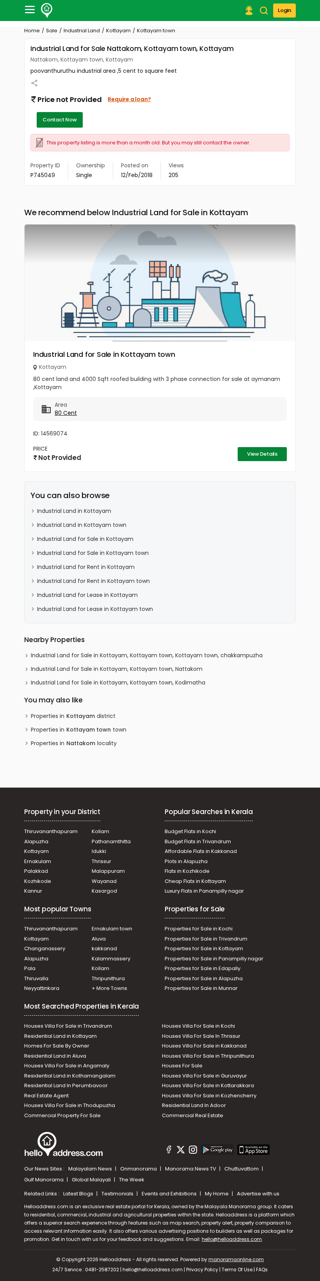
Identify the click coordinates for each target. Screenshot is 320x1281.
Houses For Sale (182, 1065)
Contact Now (60, 119)
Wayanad (104, 881)
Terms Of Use (237, 1269)
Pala (30, 968)
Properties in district (73, 716)
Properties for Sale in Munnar (201, 988)
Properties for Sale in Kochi (199, 928)
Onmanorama (139, 1168)
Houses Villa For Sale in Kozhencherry (209, 1095)
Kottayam (118, 30)
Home (32, 30)
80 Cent (66, 413)
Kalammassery (111, 958)
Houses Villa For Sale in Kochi (198, 1026)
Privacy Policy (202, 1269)
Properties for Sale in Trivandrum (206, 938)
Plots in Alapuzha (186, 861)
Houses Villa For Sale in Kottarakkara (208, 1085)
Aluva (99, 938)
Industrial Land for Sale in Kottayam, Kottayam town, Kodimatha (118, 682)
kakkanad (104, 948)
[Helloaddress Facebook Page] (169, 1150)
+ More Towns (109, 988)
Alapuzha (36, 841)
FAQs (262, 1269)
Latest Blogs (78, 1193)
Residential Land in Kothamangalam (70, 1075)
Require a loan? (129, 99)
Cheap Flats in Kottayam (195, 881)
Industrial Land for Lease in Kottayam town (95, 609)
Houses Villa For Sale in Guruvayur (204, 1075)
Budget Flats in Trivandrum (198, 841)
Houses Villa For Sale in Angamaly (66, 1065)
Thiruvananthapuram (51, 831)
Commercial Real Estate (192, 1115)
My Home (217, 1193)
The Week (131, 1179)
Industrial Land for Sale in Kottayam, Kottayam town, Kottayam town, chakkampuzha (147, 655)
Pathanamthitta (111, 841)
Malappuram (108, 871)
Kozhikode (37, 881)
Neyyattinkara (41, 988)
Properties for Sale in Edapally (202, 968)
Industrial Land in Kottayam (74, 511)
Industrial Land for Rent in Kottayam (86, 567)
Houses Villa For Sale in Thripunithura (208, 1056)
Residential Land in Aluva (55, 1056)
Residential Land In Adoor (194, 1105)
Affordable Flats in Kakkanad (201, 851)
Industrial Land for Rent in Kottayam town (93, 581)
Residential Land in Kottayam (60, 1036)
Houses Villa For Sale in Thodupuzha (69, 1105)
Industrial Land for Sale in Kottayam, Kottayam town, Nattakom (117, 669)
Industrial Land (82, 30)
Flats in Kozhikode (187, 871)
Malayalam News (90, 1168)
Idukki (99, 851)
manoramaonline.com (236, 1259)
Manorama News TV (191, 1168)
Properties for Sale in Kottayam (204, 948)
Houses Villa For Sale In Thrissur (201, 1036)
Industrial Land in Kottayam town (81, 525)
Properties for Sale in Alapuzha (204, 978)
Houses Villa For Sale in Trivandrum (68, 1026)
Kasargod (104, 891)
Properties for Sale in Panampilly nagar (214, 958)
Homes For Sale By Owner (56, 1045)
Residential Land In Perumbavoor (66, 1085)
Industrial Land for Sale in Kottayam (85, 539)
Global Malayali (92, 1179)
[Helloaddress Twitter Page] (180, 1150)
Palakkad (36, 871)
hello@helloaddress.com (232, 1239)
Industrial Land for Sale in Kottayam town (104, 354)
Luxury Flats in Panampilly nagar (204, 891)
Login (284, 10)
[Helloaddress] (47, 10)
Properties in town (78, 730)
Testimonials (118, 1193)
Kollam (100, 831)
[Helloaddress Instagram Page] (192, 1150)
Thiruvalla (36, 978)
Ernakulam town (112, 928)
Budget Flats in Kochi (190, 831)
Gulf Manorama (44, 1179)
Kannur (33, 891)
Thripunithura (108, 978)
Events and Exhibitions (170, 1193)
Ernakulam (37, 861)
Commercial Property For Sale (62, 1115)
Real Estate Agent (46, 1095)
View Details (262, 454)
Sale (51, 30)
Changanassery (44, 948)
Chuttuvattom (242, 1168)
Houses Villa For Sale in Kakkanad (204, 1045)
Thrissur (101, 861)
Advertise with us (258, 1193)
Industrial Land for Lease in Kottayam (87, 595)
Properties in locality (74, 743)
